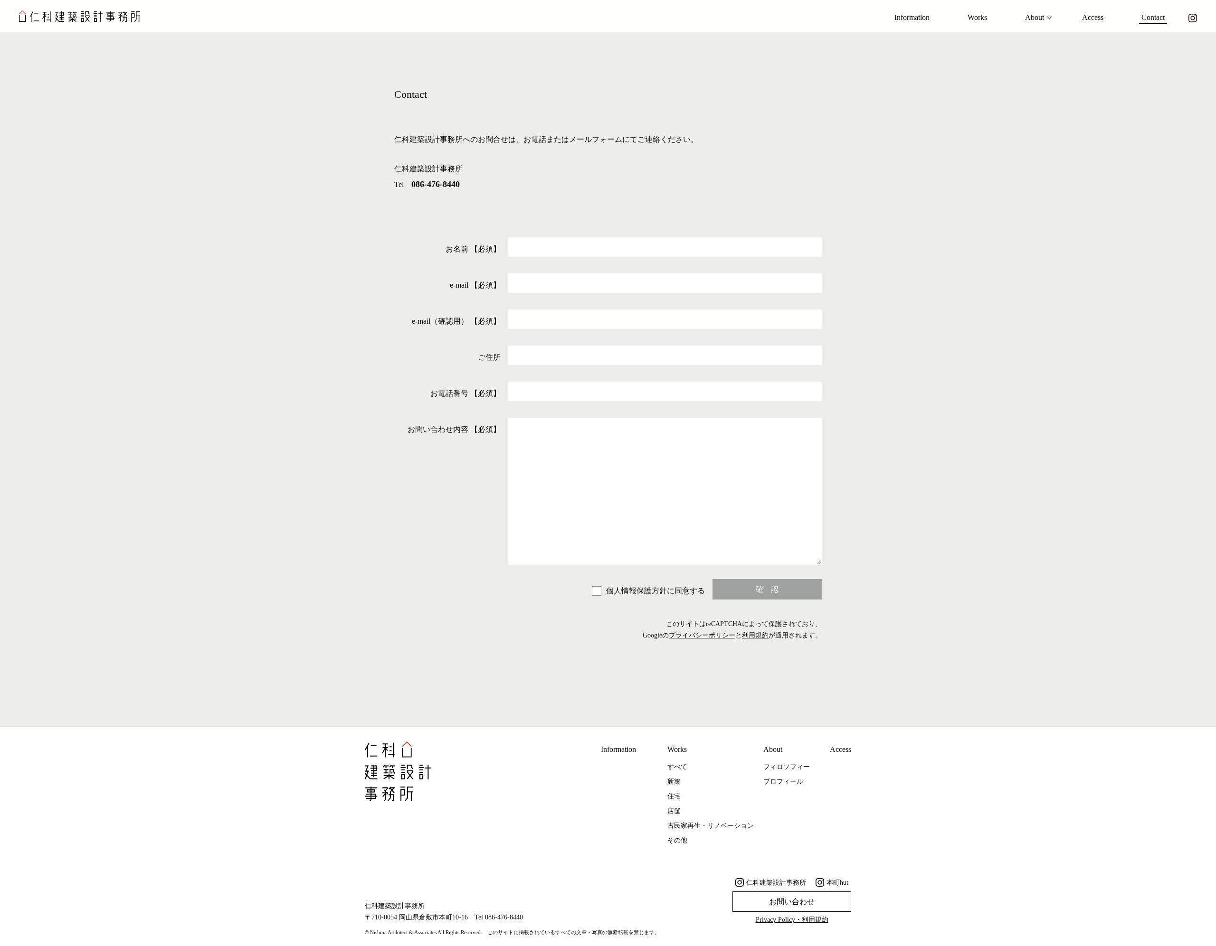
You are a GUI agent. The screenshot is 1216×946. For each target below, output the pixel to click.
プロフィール (783, 781)
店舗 (674, 811)
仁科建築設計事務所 (776, 882)
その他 (677, 840)
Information (912, 17)
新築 (674, 781)
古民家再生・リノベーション (710, 825)
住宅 (674, 796)
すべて (677, 766)
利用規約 (755, 635)
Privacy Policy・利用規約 (792, 919)
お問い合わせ (792, 902)
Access (1092, 17)
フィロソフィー (786, 766)
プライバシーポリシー (702, 635)
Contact (1153, 17)
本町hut (837, 882)
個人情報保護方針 (636, 591)
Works (977, 17)
